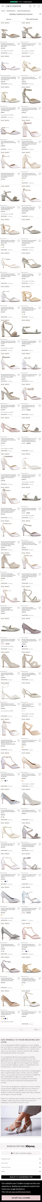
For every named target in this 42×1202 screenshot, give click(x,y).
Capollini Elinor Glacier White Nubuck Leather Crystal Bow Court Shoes (8, 909)
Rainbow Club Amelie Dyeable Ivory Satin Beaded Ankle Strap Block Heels (29, 109)
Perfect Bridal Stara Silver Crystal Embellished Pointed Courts (8, 946)
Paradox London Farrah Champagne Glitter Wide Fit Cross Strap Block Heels (29, 309)
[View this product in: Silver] (3, 247)
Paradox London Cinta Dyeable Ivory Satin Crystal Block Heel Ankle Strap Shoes (8, 109)
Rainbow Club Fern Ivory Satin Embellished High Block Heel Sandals (8, 342)
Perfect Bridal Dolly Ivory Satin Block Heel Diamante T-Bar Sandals (8, 876)
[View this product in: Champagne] (22, 180)
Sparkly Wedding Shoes (24, 11)
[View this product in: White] (24, 780)
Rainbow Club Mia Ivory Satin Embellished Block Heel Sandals (29, 45)
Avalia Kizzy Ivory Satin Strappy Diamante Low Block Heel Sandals (29, 376)
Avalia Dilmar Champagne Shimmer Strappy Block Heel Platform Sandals (29, 674)
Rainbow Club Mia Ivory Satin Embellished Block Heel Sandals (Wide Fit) (8, 208)
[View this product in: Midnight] (5, 780)
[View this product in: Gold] (22, 747)
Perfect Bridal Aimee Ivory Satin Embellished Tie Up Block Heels (28, 407)
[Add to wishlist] (18, 44)
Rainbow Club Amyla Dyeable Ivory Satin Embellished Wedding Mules (29, 242)
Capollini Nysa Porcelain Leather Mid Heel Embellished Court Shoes (28, 705)
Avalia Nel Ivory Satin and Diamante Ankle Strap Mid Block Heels (7, 309)
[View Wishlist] (34, 6)
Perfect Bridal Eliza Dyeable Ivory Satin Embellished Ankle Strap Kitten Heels (8, 275)
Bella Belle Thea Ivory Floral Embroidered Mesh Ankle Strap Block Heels (29, 476)
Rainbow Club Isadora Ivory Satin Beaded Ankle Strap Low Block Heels (8, 45)
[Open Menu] (2, 6)
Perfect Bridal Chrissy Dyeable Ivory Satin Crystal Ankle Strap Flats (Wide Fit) (8, 78)
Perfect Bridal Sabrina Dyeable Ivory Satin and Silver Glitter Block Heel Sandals (29, 909)
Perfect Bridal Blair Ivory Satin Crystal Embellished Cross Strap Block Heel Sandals (29, 845)
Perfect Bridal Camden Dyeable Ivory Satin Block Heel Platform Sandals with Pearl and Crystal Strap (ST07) (8, 510)
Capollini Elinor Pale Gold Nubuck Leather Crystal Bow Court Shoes (29, 775)
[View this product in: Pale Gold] (22, 780)
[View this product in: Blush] (1, 780)
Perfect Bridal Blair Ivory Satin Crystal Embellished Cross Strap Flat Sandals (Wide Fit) (29, 440)
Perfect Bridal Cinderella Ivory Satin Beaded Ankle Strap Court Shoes (29, 1013)
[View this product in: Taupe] (26, 646)
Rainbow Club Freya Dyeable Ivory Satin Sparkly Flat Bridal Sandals (29, 510)
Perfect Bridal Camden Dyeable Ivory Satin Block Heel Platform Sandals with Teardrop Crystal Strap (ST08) (8, 742)
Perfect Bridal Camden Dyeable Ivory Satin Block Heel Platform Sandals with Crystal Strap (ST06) (29, 143)
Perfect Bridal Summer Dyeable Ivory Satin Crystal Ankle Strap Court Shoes (7, 979)
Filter (32, 19)
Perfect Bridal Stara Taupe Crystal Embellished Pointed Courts (8, 811)
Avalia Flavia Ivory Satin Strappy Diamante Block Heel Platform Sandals (29, 609)
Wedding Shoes (11, 11)
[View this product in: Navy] (22, 646)
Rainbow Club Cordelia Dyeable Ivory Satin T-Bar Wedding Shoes (28, 275)
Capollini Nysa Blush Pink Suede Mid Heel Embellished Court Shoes (8, 440)
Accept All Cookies (21, 1198)
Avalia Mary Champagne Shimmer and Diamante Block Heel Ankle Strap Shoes (8, 575)
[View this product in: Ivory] (24, 180)
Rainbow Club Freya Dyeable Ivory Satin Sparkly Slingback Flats (8, 641)
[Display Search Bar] (30, 6)
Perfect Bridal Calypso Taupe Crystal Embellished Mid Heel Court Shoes (29, 641)
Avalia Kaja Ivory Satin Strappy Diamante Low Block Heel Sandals (29, 876)
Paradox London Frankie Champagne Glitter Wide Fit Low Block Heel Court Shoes (29, 979)
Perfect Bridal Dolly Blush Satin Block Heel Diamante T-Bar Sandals (29, 946)
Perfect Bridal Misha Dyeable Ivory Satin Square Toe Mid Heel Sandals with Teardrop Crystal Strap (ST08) (8, 543)
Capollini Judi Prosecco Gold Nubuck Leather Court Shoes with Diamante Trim (8, 1013)
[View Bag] (38, 6)
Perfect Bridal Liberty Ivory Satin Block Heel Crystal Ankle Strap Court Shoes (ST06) (8, 376)
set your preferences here (20, 1192)
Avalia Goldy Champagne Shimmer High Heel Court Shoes (7, 674)
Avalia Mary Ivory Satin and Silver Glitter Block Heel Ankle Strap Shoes (29, 175)
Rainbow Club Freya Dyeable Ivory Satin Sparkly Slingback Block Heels (8, 406)
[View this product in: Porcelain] (3, 445)
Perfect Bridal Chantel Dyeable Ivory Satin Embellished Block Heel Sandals (7, 609)
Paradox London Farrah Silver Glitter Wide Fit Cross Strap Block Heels (8, 242)
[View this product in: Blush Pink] (1, 445)
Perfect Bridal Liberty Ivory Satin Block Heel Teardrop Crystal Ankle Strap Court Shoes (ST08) (28, 209)
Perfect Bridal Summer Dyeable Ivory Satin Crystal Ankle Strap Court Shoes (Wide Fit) (29, 543)
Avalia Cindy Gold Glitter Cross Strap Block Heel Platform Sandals (29, 741)
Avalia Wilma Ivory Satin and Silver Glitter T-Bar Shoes (8, 844)
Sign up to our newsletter (21, 1177)
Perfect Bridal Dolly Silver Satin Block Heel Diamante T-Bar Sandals (8, 775)
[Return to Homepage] (13, 6)
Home (3, 11)
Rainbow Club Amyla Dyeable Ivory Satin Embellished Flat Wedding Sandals (29, 342)
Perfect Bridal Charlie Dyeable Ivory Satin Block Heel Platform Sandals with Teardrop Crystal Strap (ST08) (29, 575)
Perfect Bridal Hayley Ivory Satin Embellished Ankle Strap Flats (8, 142)
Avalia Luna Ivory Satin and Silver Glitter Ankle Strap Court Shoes (29, 78)
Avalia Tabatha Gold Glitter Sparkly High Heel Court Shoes (29, 811)
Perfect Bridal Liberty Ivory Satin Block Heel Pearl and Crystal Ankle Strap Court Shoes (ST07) (7, 175)
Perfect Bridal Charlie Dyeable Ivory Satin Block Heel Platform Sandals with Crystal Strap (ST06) (8, 476)
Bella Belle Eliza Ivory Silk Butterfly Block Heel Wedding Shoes (8, 705)
